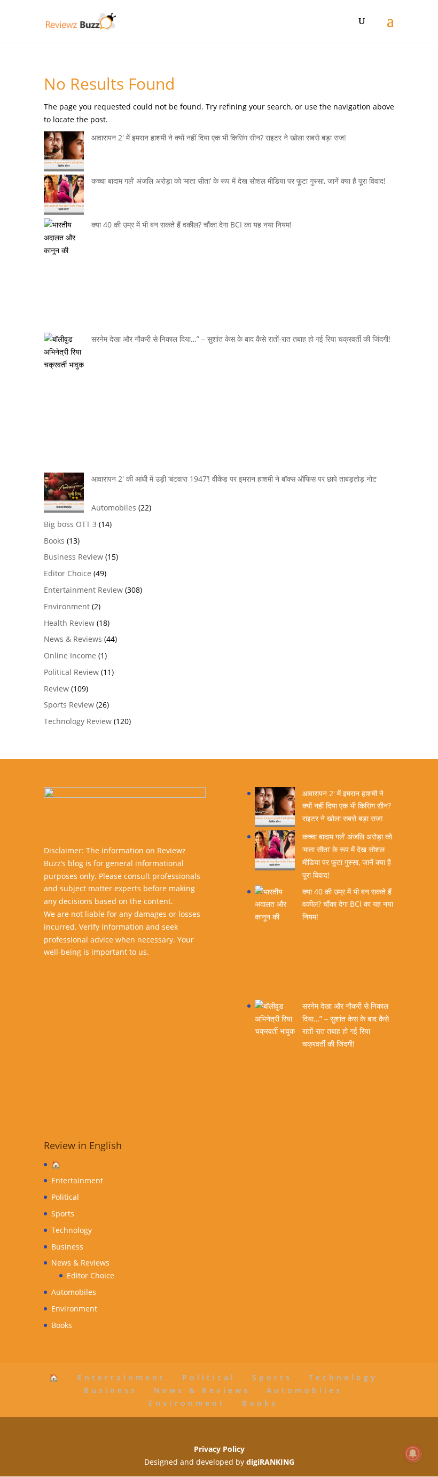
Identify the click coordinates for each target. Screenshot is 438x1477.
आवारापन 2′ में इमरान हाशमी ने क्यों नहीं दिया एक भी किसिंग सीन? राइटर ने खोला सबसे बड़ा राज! (218, 137)
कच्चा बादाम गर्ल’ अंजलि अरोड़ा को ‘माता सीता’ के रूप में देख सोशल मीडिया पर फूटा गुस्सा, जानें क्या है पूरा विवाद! (238, 181)
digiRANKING (270, 1462)
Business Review (73, 557)
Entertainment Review (83, 590)
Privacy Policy (219, 1449)
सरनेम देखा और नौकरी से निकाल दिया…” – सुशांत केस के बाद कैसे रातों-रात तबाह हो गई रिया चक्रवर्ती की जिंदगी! (240, 339)
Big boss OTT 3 (70, 524)
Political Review (71, 672)
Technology (71, 1230)
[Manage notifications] (412, 1453)
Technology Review (78, 721)
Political (65, 1197)
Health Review (69, 623)
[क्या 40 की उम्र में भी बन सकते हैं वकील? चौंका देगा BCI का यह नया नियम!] (275, 942)
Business (67, 1247)
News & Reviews (73, 639)
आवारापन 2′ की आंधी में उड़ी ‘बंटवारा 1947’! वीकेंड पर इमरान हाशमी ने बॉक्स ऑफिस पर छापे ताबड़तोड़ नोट (234, 479)
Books (54, 541)
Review (56, 688)
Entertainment (77, 1180)
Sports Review (69, 705)
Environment (67, 606)
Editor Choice (67, 573)
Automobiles (113, 507)
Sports (62, 1213)
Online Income (70, 655)
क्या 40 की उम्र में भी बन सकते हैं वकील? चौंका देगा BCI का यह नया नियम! (191, 224)
